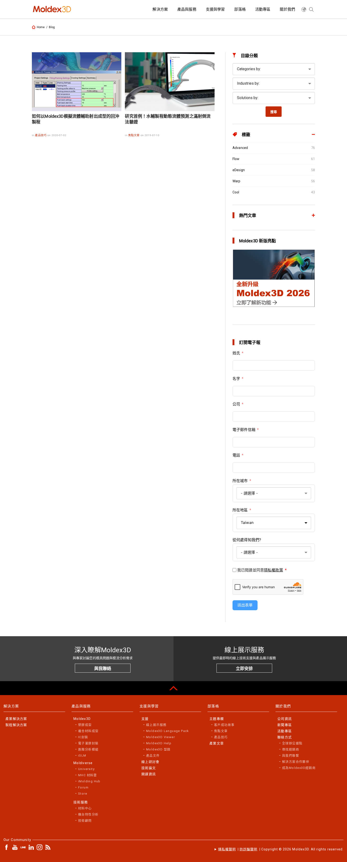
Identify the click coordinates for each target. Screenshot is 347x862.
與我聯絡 (102, 668)
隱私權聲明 (227, 849)
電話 (236, 455)
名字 (236, 378)
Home (41, 27)
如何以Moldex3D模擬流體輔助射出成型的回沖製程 (75, 119)
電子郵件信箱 (244, 429)
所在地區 (240, 510)
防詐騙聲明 (248, 849)
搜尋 (273, 112)
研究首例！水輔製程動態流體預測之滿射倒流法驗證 (168, 119)
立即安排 (244, 668)
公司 (236, 404)
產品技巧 (41, 135)
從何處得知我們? (247, 540)
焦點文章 (134, 135)
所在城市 (240, 481)
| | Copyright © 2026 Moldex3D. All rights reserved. (280, 849)
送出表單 (245, 605)
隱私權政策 (273, 570)
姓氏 (236, 353)
